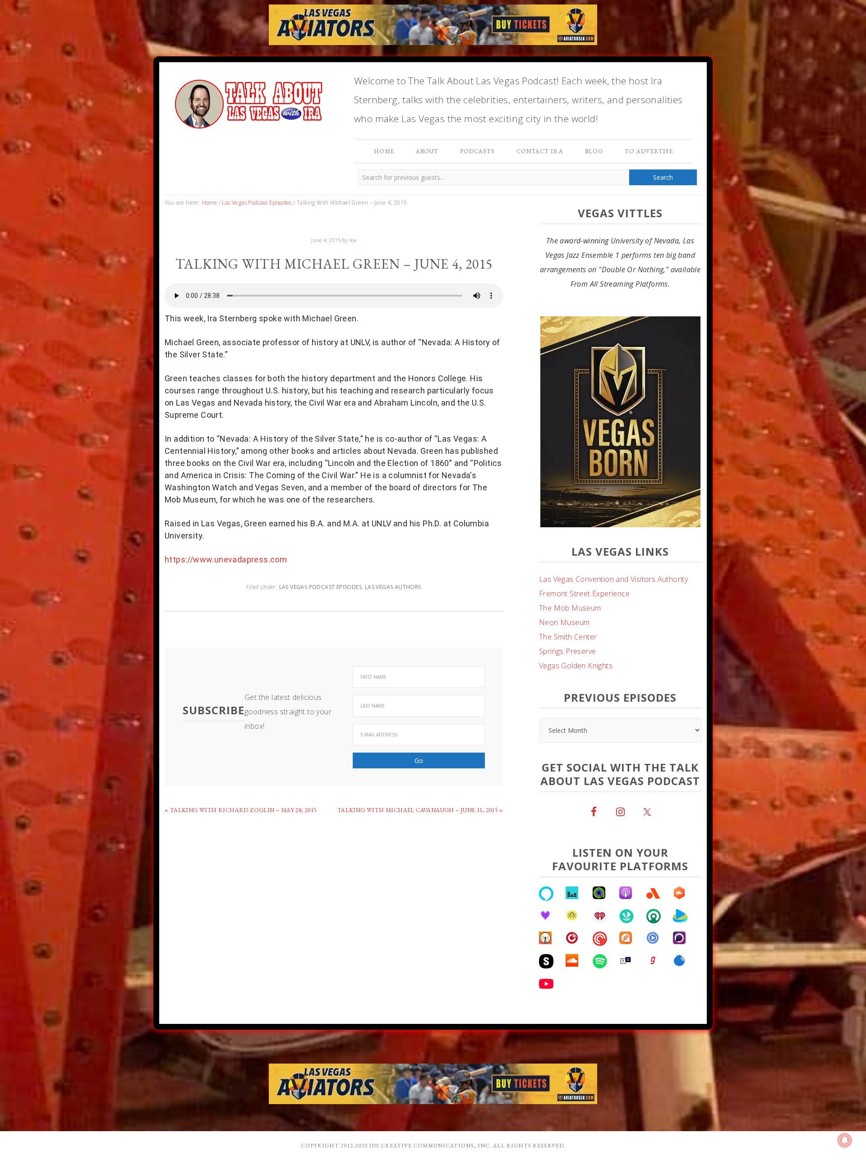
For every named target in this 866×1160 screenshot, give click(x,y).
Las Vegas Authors (393, 587)
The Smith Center (568, 666)
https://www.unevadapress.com (226, 559)
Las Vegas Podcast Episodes (320, 587)
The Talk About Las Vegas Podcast (248, 101)
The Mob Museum (570, 637)
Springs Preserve (567, 680)
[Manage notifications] (845, 1140)
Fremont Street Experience (584, 622)
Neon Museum (564, 651)
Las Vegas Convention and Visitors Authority (613, 608)
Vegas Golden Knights (576, 694)
